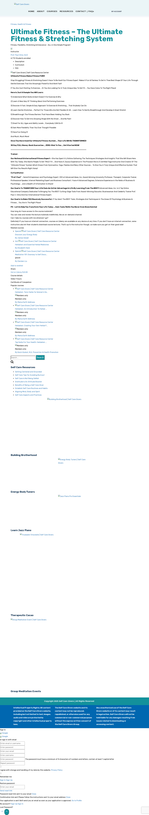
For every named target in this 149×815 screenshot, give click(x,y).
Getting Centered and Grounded (28, 372)
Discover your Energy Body (26, 235)
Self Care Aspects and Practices (28, 395)
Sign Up (14, 804)
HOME (31, 11)
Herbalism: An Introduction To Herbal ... (31, 309)
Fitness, (14, 24)
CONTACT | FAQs (85, 11)
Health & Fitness (24, 24)
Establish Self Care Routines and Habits (31, 388)
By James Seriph (22, 238)
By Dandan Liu (21, 261)
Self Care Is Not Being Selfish (27, 378)
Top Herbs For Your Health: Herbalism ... (31, 342)
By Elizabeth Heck (22, 248)
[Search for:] (23, 358)
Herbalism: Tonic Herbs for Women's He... (31, 292)
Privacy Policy (57, 770)
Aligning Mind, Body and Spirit (27, 392)
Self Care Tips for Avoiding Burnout (30, 375)
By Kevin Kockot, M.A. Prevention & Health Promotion (36, 352)
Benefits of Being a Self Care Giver (29, 385)
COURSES (52, 11)
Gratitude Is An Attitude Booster (28, 382)
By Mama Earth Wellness (25, 302)
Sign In (20, 804)
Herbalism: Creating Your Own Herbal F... (31, 326)
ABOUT (41, 11)
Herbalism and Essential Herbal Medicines (32, 245)
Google (5, 733)
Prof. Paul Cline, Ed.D (19, 55)
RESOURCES (66, 11)
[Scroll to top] (2, 812)
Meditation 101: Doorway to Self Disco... (31, 255)
